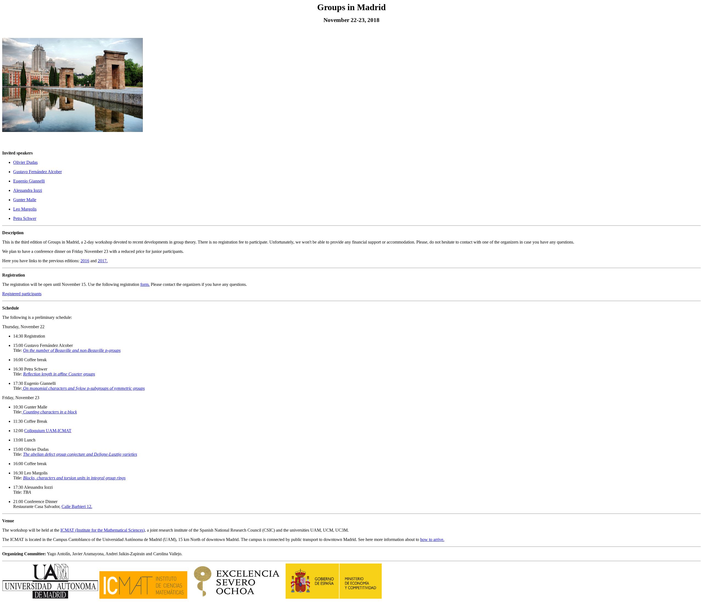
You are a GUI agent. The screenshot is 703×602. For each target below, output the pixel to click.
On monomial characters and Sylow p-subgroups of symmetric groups (83, 388)
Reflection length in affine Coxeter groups (59, 374)
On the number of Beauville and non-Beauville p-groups (72, 350)
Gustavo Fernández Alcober (37, 171)
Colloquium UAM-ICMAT (47, 430)
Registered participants (21, 293)
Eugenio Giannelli (29, 181)
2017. (103, 260)
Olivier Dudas (25, 162)
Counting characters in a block (49, 412)
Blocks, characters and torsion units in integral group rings (74, 478)
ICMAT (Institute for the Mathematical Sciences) (102, 530)
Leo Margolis (25, 209)
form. (145, 284)
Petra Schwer (24, 218)
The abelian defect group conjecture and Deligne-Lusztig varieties (80, 454)
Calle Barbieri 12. (77, 506)
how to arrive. (432, 539)
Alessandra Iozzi (27, 190)
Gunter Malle (24, 199)
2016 (84, 260)
